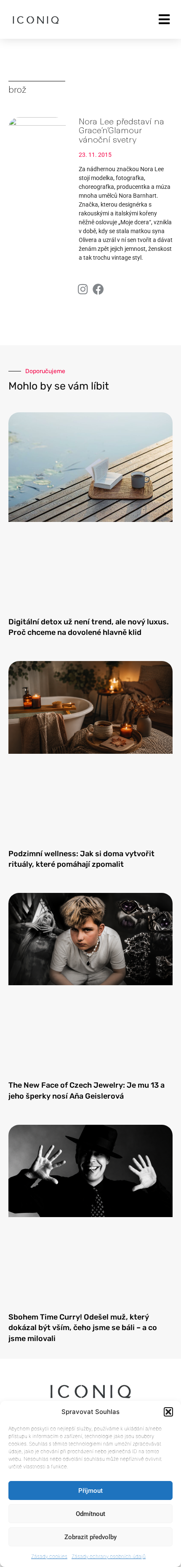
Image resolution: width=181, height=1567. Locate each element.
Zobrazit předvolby (90, 1537)
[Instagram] (82, 289)
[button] (168, 1412)
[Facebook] (98, 289)
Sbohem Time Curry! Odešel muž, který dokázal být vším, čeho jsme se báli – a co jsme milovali (82, 1327)
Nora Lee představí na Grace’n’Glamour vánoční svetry (121, 131)
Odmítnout (90, 1514)
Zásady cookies (49, 1556)
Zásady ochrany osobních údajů (109, 1556)
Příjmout (90, 1490)
